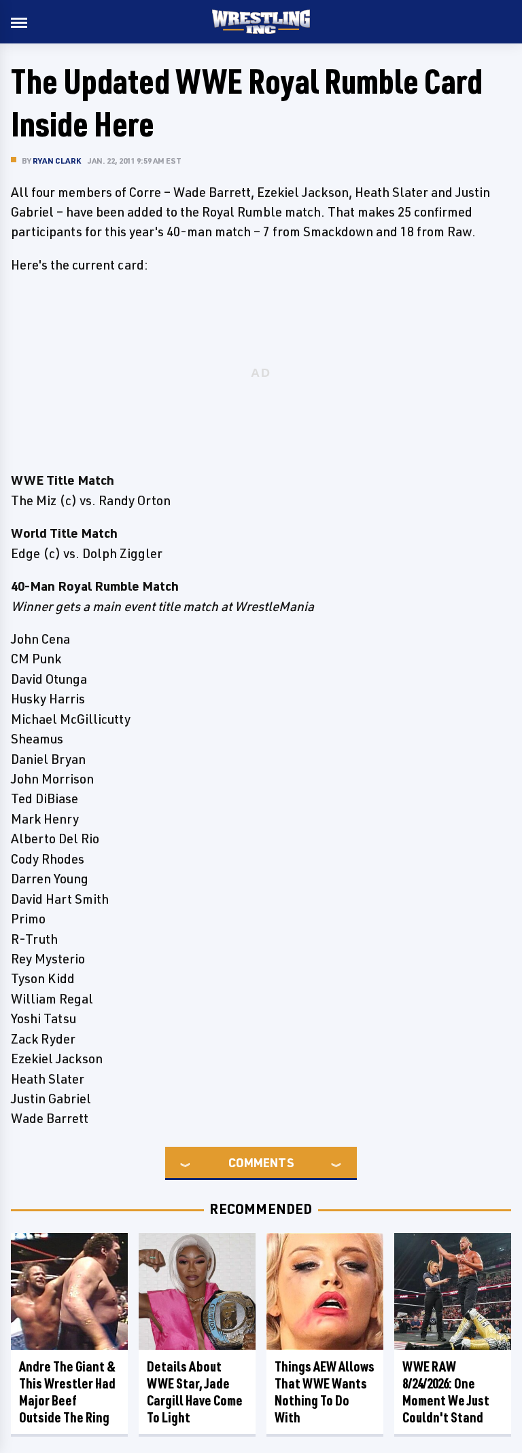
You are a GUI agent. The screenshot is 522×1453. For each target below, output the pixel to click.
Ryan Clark (57, 160)
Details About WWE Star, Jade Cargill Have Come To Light (195, 1392)
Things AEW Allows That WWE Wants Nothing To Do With (325, 1392)
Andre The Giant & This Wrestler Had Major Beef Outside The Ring (67, 1392)
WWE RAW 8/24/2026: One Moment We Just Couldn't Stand (445, 1392)
